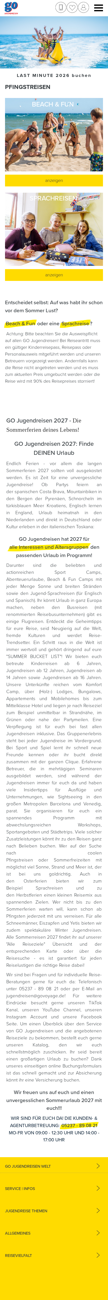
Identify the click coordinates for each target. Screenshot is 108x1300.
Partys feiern (72, 484)
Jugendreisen (20, 783)
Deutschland (77, 519)
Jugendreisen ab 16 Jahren (72, 677)
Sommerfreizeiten (72, 860)
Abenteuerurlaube (25, 579)
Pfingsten (15, 916)
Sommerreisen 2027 (37, 937)
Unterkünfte (40, 684)
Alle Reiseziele (25, 944)
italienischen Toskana (71, 526)
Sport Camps (78, 572)
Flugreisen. (34, 621)
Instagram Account (26, 1017)
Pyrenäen (55, 498)
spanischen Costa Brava (39, 491)
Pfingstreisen (19, 860)
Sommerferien (22, 909)
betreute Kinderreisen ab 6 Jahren (53, 663)
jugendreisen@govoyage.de (35, 996)
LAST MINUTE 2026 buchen (54, 75)
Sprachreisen (49, 888)
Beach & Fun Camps (70, 579)
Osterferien (40, 881)
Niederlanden (20, 519)
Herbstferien (29, 895)
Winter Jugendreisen (78, 930)
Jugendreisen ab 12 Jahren (35, 670)
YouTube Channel (61, 1010)
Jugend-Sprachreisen (52, 593)
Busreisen (77, 607)
